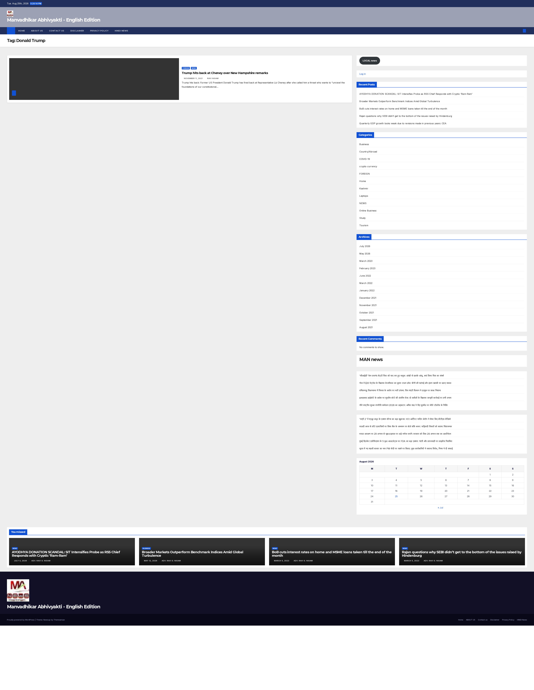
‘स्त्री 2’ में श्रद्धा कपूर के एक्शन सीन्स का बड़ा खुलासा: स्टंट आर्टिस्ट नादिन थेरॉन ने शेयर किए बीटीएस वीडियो (405, 419)
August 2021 (366, 327)
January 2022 (366, 290)
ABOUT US (37, 30)
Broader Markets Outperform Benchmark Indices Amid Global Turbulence (399, 101)
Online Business (367, 210)
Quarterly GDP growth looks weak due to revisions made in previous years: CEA (402, 123)
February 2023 (367, 268)
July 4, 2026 (21, 561)
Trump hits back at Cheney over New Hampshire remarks (225, 73)
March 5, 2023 (282, 561)
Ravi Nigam (213, 78)
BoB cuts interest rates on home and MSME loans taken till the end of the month (403, 108)
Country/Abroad (368, 151)
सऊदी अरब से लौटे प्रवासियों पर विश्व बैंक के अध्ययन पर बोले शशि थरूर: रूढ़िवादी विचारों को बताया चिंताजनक (405, 426)
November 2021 (368, 305)
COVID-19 (364, 159)
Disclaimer (77, 30)
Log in (362, 73)
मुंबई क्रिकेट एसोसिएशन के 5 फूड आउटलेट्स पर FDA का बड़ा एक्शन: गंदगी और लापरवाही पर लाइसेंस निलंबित (405, 441)
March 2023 (365, 261)
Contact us (56, 30)
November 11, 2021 (193, 78)
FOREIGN (186, 68)
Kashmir (363, 188)
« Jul (440, 507)
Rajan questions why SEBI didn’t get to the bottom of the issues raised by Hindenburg (405, 116)
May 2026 (364, 253)
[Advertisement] (83, 646)
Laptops (363, 195)
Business (364, 144)
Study (362, 218)
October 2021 (366, 312)
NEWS (194, 68)
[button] (520, 30)
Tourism (363, 225)
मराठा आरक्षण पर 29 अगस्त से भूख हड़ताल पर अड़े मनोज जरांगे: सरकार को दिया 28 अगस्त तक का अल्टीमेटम (405, 433)
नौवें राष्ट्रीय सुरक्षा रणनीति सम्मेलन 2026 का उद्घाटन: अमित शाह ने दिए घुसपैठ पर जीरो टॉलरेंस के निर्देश (403, 405)
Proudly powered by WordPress (21, 620)
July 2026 (364, 246)
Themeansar (59, 620)
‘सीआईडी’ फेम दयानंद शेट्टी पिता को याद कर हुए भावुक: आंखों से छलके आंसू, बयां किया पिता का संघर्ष (401, 375)
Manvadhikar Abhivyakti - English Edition (53, 20)
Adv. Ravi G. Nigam (40, 561)
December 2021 (367, 297)
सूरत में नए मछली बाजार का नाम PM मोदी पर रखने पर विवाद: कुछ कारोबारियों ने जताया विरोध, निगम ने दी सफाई (406, 448)
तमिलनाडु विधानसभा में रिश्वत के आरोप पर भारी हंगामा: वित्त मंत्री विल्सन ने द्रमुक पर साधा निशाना (400, 390)
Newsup (46, 620)
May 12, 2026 (151, 561)
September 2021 (368, 320)
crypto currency (368, 166)
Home (21, 30)
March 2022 (365, 283)
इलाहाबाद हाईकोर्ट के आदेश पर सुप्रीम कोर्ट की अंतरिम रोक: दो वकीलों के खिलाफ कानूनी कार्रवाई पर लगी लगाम (405, 397)
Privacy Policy (99, 30)
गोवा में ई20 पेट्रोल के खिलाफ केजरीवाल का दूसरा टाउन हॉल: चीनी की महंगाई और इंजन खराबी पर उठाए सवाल (405, 383)
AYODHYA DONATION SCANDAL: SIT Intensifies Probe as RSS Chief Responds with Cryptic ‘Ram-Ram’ (415, 94)
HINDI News (121, 30)
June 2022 (365, 275)
